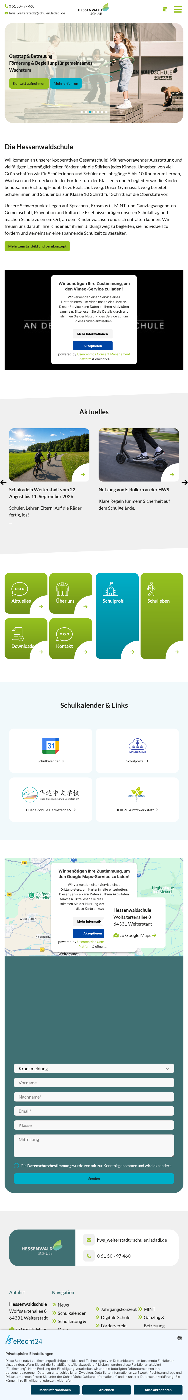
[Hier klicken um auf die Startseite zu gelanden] (94, 9)
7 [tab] (106, 112)
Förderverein (114, 1325)
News (63, 1304)
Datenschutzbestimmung (49, 1165)
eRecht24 (102, 359)
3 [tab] (90, 112)
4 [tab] (94, 112)
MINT (149, 1309)
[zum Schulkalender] (165, 9)
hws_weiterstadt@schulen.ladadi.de (132, 1240)
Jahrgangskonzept (119, 1309)
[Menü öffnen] (177, 9)
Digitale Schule (115, 1317)
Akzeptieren (92, 346)
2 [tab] (86, 112)
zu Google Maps (135, 935)
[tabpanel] (94, 73)
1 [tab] (81, 112)
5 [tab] (98, 112)
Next (184, 482)
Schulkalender (72, 1313)
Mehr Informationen (92, 334)
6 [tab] (102, 112)
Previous (3, 482)
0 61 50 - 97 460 (114, 1256)
